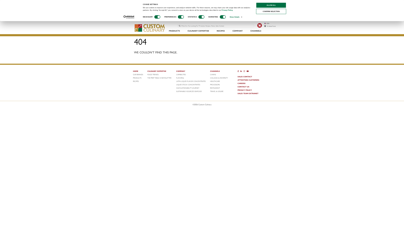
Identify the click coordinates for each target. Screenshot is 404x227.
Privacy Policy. (227, 10)
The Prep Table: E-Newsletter (159, 78)
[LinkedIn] (241, 71)
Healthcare (215, 81)
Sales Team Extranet (248, 93)
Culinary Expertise (198, 30)
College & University (219, 78)
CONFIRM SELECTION (271, 11)
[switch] (181, 17)
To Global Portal (271, 26)
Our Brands (138, 74)
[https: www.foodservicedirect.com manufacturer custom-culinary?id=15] (260, 28)
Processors (215, 84)
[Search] (179, 26)
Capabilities (181, 74)
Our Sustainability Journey (187, 88)
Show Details (234, 17)
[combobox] (217, 26)
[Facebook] (238, 71)
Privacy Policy (245, 90)
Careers (241, 83)
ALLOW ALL (271, 5)
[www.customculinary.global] (265, 26)
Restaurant (215, 88)
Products (174, 30)
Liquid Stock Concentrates (188, 84)
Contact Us (243, 87)
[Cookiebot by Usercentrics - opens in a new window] (129, 17)
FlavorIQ (180, 78)
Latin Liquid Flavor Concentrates (191, 81)
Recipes (221, 30)
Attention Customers (248, 80)
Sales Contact (245, 76)
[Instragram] (244, 71)
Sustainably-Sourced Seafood (189, 91)
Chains (213, 74)
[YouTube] (248, 71)
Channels (255, 30)
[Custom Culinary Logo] (150, 31)
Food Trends (153, 74)
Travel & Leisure (216, 91)
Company (238, 30)
